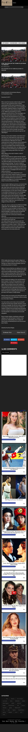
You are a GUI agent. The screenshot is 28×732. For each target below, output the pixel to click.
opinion (4, 712)
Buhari (23, 701)
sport (21, 712)
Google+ (22, 339)
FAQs (16, 721)
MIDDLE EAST (18, 707)
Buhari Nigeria (6, 703)
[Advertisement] (14, 25)
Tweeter (14, 339)
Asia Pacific (5, 701)
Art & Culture (20, 698)
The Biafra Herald (17, 719)
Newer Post (8, 332)
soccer (16, 712)
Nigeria (14, 710)
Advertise (12, 721)
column (12, 703)
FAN (18, 705)
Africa (7, 698)
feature (23, 705)
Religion (10, 712)
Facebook (7, 339)
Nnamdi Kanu (21, 710)
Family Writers (11, 705)
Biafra (11, 701)
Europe (4, 705)
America (12, 698)
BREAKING (17, 701)
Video (4, 714)
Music (4, 710)
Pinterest (14, 342)
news (9, 710)
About (7, 721)
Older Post (20, 332)
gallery (10, 707)
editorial (19, 703)
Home (3, 721)
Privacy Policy (21, 721)
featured (4, 707)
